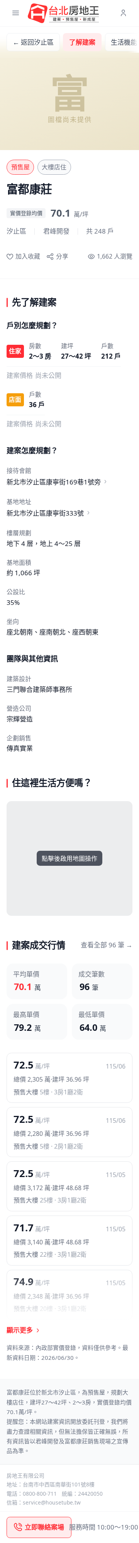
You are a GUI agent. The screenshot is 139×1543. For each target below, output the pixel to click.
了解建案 (82, 42)
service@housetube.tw (52, 1502)
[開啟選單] (16, 13)
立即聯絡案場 (44, 1527)
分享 (62, 256)
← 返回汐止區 (33, 42)
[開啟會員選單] (123, 13)
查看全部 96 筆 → (106, 944)
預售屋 (20, 167)
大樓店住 (54, 167)
